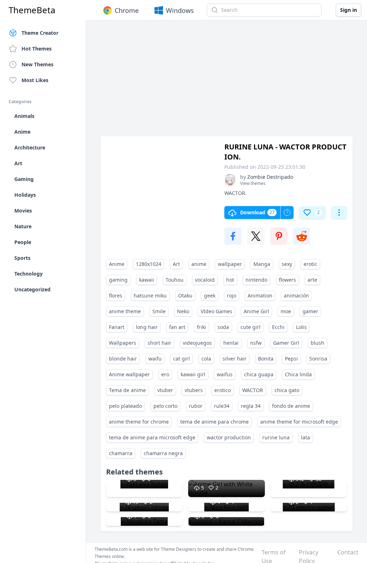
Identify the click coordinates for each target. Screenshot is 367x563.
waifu (155, 358)
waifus (225, 374)
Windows (180, 10)
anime (198, 264)
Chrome (127, 10)
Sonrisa (318, 358)
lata (305, 437)
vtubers (194, 390)
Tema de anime (127, 390)
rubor (195, 405)
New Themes (37, 64)
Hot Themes (37, 48)
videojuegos (197, 342)
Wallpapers (122, 342)
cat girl (181, 358)
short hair (159, 342)
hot (230, 279)
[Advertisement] (226, 82)
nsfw (256, 342)
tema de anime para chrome (214, 421)
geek (209, 295)
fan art (177, 327)
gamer (310, 311)
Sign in (348, 9)
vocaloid (205, 279)
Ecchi (278, 327)
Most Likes (35, 80)
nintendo (256, 279)
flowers (287, 279)
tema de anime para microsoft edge (152, 437)
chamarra (120, 453)
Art (176, 264)
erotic (310, 264)
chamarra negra (163, 453)
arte (312, 279)
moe (286, 311)
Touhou (175, 279)
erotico (222, 390)
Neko (183, 311)
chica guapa (258, 374)
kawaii (146, 279)
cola (206, 358)
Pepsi (291, 358)
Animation (260, 295)
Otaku (185, 295)
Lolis (301, 327)
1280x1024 (148, 264)
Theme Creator (40, 32)
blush (317, 342)
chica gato (287, 390)
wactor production (229, 437)
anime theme (125, 311)
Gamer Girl (286, 342)
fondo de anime (291, 405)
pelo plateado (125, 405)
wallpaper (230, 264)
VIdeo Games (216, 311)
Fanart (116, 327)
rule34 (221, 405)
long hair (147, 327)
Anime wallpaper (129, 374)
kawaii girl (193, 374)
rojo (231, 295)
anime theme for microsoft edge (299, 421)
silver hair (235, 358)
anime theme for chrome (139, 421)
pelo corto (165, 405)
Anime (116, 264)
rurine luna (276, 437)
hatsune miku (150, 295)
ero (165, 374)
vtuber (165, 390)
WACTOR (252, 390)
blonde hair (123, 358)
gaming (118, 279)
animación (296, 295)
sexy (287, 264)
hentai (231, 342)
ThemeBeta (32, 10)
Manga (261, 264)
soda (223, 327)
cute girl (250, 327)
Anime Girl (256, 311)
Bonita (265, 358)
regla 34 (251, 405)
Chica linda (298, 374)
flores (115, 295)
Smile (159, 311)
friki (201, 327)
